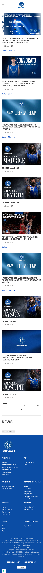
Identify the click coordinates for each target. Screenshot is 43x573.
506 (38, 405)
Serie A (4, 247)
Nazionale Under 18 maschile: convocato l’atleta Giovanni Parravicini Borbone (18, 84)
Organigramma (7, 509)
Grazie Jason (9, 321)
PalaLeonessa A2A (8, 470)
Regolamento (6, 472)
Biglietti (4, 462)
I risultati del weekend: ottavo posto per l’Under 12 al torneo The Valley (21, 280)
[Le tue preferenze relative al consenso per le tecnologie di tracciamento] (4, 571)
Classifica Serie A (7, 488)
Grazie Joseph (9, 394)
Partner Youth (28, 509)
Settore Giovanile (8, 51)
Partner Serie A (29, 507)
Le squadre (27, 488)
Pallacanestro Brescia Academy (31, 497)
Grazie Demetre (10, 202)
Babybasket (28, 494)
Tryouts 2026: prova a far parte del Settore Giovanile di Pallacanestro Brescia (20, 40)
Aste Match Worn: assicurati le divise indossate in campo (19, 238)
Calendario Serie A (8, 486)
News (26, 486)
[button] (3, 4)
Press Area (5, 475)
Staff (25, 465)
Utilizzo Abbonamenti (9, 465)
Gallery (4, 528)
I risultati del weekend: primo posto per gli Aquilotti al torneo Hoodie (21, 127)
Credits (21, 567)
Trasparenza (6, 512)
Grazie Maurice (10, 168)
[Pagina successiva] (21, 409)
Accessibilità (6, 514)
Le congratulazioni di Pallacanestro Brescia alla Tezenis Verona (18, 358)
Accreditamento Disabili (10, 467)
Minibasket (27, 491)
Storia (4, 507)
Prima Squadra (29, 462)
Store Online (28, 526)
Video (4, 531)
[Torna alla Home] (21, 4)
